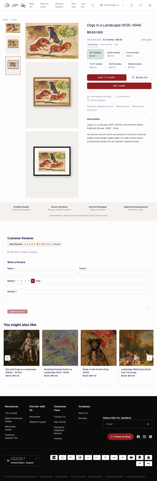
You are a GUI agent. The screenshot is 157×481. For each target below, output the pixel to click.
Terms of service (78, 477)
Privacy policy (61, 477)
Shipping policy (123, 106)
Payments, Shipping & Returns (59, 430)
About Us (83, 413)
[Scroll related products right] (149, 358)
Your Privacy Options (135, 477)
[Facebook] (138, 436)
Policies (58, 438)
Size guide (146, 39)
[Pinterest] (150, 436)
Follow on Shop (122, 436)
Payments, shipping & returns (100, 106)
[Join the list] (147, 424)
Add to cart (106, 77)
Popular (93, 45)
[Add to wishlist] (35, 334)
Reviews (74, 5)
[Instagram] (144, 436)
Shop (14, 20)
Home (5, 20)
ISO (117, 45)
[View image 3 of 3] (13, 65)
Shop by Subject (59, 5)
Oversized (106, 45)
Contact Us (60, 416)
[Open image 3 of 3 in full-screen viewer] (51, 164)
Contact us (92, 110)
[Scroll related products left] (7, 358)
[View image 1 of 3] (13, 28)
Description (93, 119)
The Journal (11, 413)
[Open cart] (150, 5)
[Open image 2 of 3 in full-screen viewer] (51, 95)
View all (56, 244)
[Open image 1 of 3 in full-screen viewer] (51, 41)
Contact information (114, 477)
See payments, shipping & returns (65, 216)
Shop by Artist (44, 5)
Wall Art (32, 5)
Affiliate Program (37, 422)
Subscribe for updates (117, 417)
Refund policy (138, 106)
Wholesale (34, 416)
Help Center (60, 422)
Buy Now (119, 86)
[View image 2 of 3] (13, 44)
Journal (83, 5)
